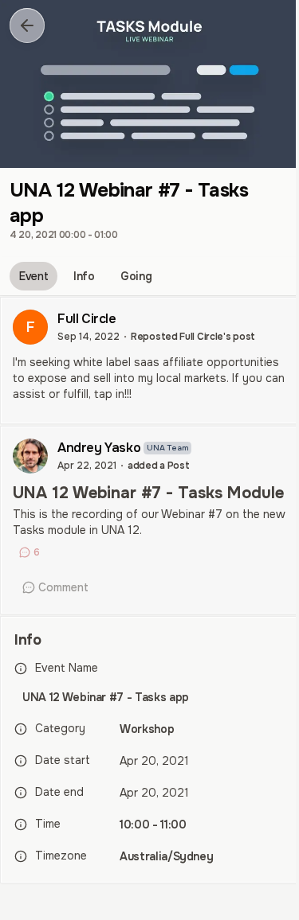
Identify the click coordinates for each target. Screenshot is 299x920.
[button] (27, 25)
